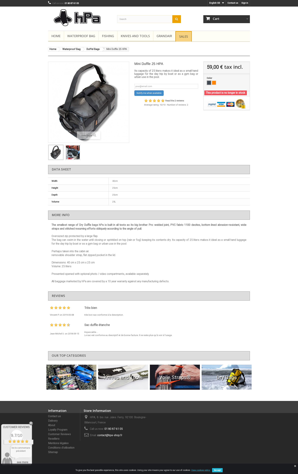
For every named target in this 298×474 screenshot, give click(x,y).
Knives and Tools (135, 36)
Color (210, 78)
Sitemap (53, 452)
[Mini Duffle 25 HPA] (55, 152)
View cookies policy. (200, 470)
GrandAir (164, 36)
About (51, 425)
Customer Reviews (59, 434)
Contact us (232, 3)
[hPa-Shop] (80, 17)
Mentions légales (58, 443)
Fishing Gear (71, 377)
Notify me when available (149, 93)
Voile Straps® (175, 377)
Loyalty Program (57, 429)
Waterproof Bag (81, 36)
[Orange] (214, 83)
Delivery (53, 420)
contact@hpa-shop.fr (109, 435)
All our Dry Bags (227, 377)
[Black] (209, 83)
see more (22, 462)
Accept (217, 470)
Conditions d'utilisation (61, 447)
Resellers (53, 438)
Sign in (244, 3)
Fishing (108, 36)
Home (56, 36)
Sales (183, 36)
